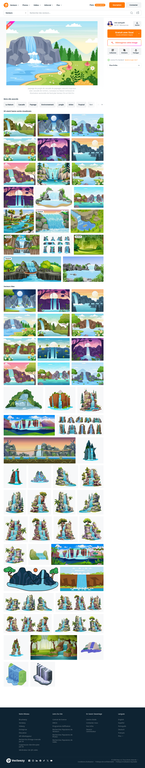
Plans (92, 5)
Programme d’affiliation (61, 726)
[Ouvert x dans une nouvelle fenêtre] (48, 761)
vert (91, 104)
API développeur (25, 736)
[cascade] (52, 221)
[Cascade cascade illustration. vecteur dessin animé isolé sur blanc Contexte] (92, 476)
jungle (61, 104)
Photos (25, 5)
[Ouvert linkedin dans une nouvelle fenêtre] (37, 761)
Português (122, 726)
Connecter (134, 5)
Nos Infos (90, 726)
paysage (33, 104)
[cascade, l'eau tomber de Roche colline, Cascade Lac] (39, 476)
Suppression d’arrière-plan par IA (29, 746)
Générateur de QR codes (28, 750)
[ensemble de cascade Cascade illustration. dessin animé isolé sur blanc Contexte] (28, 623)
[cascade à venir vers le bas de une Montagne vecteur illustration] (82, 579)
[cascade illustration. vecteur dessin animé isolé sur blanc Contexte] (66, 529)
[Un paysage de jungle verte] (89, 245)
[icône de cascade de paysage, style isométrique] (42, 674)
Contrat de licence (59, 719)
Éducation (23, 733)
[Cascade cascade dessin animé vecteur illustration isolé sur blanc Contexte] (39, 502)
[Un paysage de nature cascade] (32, 269)
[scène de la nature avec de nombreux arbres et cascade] (22, 245)
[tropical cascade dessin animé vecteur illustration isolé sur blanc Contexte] (64, 502)
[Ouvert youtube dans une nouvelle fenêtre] (51, 761)
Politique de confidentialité (104, 762)
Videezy (22, 726)
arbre (71, 104)
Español (121, 723)
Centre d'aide (91, 719)
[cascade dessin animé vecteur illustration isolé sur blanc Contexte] (41, 529)
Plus (58, 5)
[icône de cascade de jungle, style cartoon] (38, 554)
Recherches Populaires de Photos (62, 736)
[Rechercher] (131, 12)
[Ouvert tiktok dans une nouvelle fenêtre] (44, 761)
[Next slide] (100, 104)
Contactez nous (92, 723)
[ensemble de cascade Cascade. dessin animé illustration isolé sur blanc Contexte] (79, 623)
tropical (81, 104)
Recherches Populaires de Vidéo (62, 741)
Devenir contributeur (91, 730)
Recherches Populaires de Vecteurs (62, 730)
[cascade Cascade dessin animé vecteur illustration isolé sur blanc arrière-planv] (92, 529)
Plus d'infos (113, 65)
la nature (9, 104)
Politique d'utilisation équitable (126, 762)
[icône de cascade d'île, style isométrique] (16, 674)
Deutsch (121, 729)
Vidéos (36, 5)
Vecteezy (22, 723)
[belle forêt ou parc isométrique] (87, 221)
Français (121, 733)
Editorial (47, 5)
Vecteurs (13, 5)
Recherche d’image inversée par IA (30, 740)
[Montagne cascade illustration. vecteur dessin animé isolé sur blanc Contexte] (15, 502)
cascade (21, 104)
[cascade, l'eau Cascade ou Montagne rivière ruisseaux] (90, 450)
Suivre (137, 25)
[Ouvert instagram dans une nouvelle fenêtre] (33, 761)
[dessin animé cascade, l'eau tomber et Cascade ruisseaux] (15, 476)
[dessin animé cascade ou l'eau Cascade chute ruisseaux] (60, 400)
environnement (47, 104)
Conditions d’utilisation (86, 762)
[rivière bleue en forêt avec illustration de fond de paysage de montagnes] (19, 221)
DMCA (54, 723)
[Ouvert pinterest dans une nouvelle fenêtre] (40, 761)
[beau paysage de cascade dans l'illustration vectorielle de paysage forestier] (53, 174)
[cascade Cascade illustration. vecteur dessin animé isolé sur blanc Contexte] (65, 476)
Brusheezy (23, 719)
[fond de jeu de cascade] (40, 450)
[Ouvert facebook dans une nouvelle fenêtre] (29, 761)
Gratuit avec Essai (124, 33)
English (121, 719)
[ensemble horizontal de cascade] (56, 245)
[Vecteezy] (6, 5)
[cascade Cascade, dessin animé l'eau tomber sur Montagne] (16, 647)
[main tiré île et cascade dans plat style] (31, 579)
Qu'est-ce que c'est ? (131, 60)
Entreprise (23, 729)
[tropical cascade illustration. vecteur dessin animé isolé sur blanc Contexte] (15, 554)
